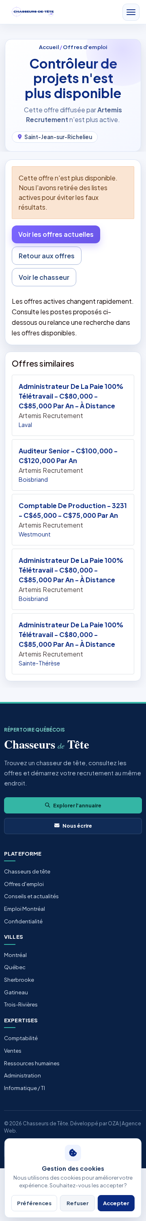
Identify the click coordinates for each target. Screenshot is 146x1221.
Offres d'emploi (85, 46)
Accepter (116, 1203)
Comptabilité (21, 1038)
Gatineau (16, 992)
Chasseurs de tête (27, 871)
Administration (22, 1075)
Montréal (15, 955)
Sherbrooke (19, 979)
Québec (15, 967)
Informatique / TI (24, 1088)
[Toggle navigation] (131, 12)
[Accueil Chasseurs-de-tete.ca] (32, 12)
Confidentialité (23, 921)
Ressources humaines (32, 1063)
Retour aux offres (47, 255)
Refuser (77, 1203)
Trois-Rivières (21, 1004)
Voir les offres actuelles (56, 234)
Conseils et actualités (31, 896)
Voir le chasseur (44, 277)
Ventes (12, 1050)
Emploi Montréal (24, 909)
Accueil (49, 46)
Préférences (34, 1203)
